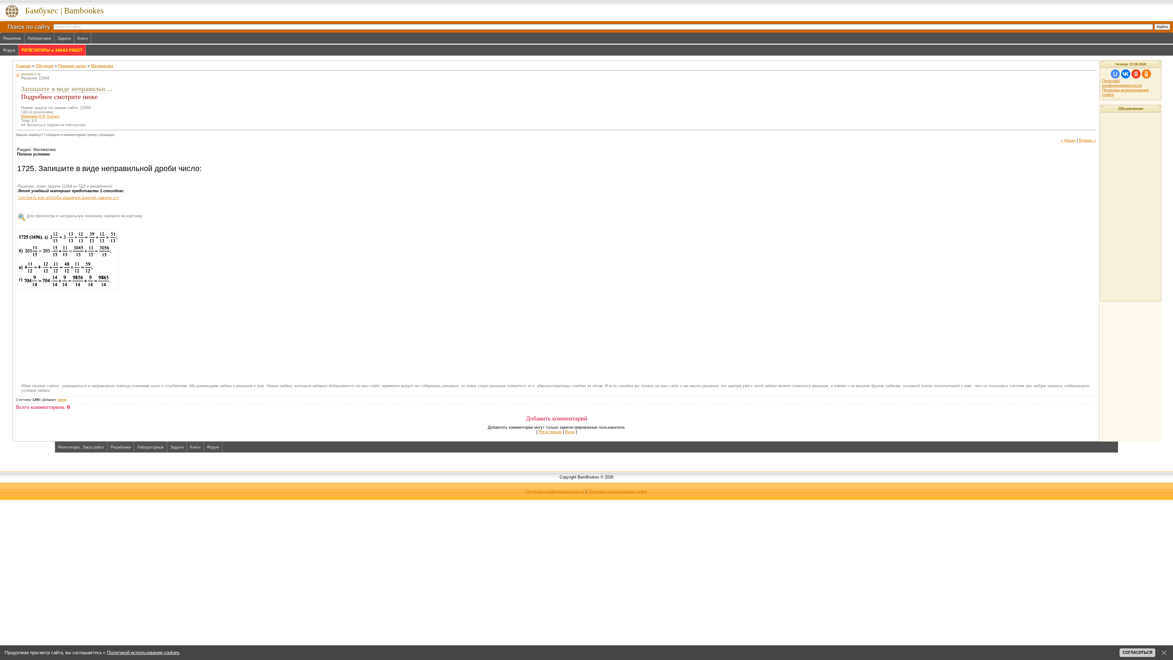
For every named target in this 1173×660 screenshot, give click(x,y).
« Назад (1068, 140)
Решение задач (72, 66)
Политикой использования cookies (143, 652)
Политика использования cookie (617, 491)
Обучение (44, 66)
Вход (570, 432)
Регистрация (550, 432)
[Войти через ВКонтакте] (1125, 74)
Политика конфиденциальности (1122, 83)
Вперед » (1087, 140)
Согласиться (1137, 652)
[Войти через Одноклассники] (1146, 74)
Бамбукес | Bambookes (64, 10)
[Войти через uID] (1115, 74)
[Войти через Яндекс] (1136, 74)
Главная (23, 66)
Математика (102, 66)
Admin (62, 400)
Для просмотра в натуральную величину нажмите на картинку (85, 216)
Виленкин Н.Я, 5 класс (40, 116)
